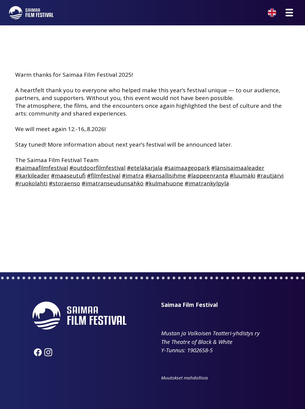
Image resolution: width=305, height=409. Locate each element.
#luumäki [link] (242, 175)
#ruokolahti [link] (31, 183)
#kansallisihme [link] (165, 175)
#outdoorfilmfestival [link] (97, 168)
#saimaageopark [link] (187, 168)
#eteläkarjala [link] (145, 168)
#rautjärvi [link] (270, 175)
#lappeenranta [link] (207, 175)
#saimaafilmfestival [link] (41, 168)
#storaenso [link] (64, 183)
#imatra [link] (133, 175)
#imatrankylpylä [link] (207, 183)
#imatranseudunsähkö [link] (113, 183)
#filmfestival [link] (103, 175)
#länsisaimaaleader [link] (237, 168)
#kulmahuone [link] (164, 183)
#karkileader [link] (32, 175)
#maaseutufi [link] (68, 175)
